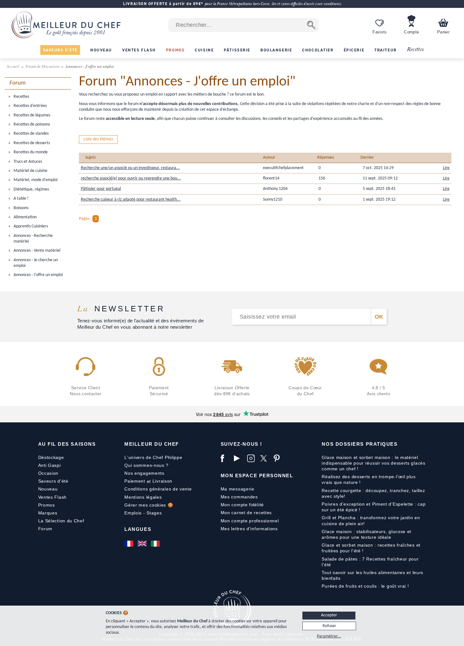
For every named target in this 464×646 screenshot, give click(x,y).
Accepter (329, 615)
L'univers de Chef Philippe (153, 457)
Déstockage (51, 457)
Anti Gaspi (49, 465)
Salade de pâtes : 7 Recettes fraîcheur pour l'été (370, 561)
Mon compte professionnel (250, 520)
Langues (137, 529)
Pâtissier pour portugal (101, 188)
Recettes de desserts (31, 143)
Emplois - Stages (143, 512)
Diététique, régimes (31, 189)
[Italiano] (156, 543)
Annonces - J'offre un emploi (38, 275)
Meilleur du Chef (151, 444)
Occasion (48, 473)
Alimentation (25, 217)
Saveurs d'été (53, 481)
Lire (446, 168)
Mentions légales (143, 497)
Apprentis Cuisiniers (30, 226)
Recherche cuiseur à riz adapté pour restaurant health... (131, 199)
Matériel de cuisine (30, 170)
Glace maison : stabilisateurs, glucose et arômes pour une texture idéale (366, 534)
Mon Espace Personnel (257, 475)
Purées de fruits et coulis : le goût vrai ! (365, 586)
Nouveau (48, 488)
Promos (46, 505)
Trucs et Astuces (27, 161)
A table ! (21, 198)
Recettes (415, 49)
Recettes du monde (30, 152)
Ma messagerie (237, 488)
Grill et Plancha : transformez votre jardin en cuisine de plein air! (371, 520)
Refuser (329, 626)
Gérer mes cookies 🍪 (148, 505)
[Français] (129, 543)
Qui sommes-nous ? (146, 465)
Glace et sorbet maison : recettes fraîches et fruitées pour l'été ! (371, 548)
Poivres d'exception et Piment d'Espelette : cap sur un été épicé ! (373, 507)
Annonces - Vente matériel (36, 250)
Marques (47, 512)
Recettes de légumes (31, 115)
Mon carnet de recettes (246, 512)
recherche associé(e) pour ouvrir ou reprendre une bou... (131, 178)
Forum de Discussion (43, 66)
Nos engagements (144, 473)
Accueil (13, 66)
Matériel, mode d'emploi (35, 180)
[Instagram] (252, 458)
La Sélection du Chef (61, 520)
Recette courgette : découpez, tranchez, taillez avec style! (373, 493)
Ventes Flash (52, 497)
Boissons (20, 208)
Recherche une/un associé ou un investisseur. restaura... (130, 168)
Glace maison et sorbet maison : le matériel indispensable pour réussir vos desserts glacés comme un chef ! (373, 463)
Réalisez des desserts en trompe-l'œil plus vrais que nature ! (368, 479)
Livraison (162, 481)
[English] (143, 543)
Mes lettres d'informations (249, 528)
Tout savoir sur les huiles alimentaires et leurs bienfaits (372, 575)
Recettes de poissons (31, 124)
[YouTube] (239, 458)
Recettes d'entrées (30, 105)
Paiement (134, 481)
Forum (45, 528)
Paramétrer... (329, 636)
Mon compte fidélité (242, 504)
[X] (265, 458)
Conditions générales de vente (158, 488)
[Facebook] (226, 458)
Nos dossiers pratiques (359, 444)
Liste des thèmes (98, 139)
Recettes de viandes (31, 133)
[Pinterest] (279, 458)
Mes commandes (239, 496)
